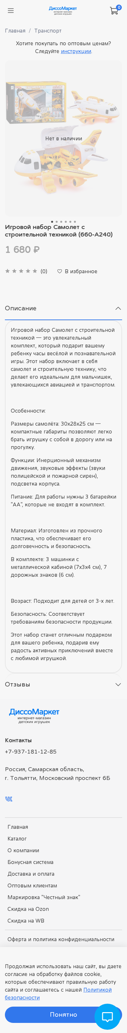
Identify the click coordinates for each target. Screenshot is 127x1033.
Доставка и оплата (30, 874)
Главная (15, 31)
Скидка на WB (25, 921)
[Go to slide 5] (70, 222)
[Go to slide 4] (66, 222)
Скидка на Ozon (28, 909)
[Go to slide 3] (61, 222)
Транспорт (48, 31)
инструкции (76, 51)
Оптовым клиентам (32, 885)
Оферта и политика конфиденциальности (60, 939)
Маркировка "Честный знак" (43, 897)
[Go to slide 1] (52, 222)
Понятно (63, 1014)
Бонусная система (30, 862)
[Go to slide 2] (57, 222)
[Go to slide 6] (75, 222)
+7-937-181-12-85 (31, 751)
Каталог (17, 839)
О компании (23, 850)
